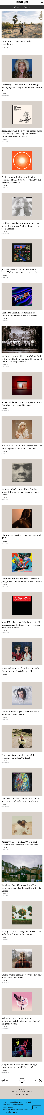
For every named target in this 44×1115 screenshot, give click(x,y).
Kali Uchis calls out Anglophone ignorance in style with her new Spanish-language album (22, 1021)
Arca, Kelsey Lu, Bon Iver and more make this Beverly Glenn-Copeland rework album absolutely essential (22, 133)
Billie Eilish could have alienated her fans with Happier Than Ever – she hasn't (22, 447)
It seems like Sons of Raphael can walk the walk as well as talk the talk (20, 669)
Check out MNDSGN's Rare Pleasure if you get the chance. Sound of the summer (22, 580)
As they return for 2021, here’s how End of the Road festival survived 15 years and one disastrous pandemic (22, 359)
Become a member (22, 1095)
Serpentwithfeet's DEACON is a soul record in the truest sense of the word (20, 843)
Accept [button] (36, 1107)
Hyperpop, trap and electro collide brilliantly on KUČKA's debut (18, 756)
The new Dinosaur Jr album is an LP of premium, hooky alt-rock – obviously (20, 799)
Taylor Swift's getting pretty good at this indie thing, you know (22, 976)
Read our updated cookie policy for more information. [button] (17, 1111)
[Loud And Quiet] (22, 2)
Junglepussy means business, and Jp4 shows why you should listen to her (20, 1065)
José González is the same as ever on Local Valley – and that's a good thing (20, 270)
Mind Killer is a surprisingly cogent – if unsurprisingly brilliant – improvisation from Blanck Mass (21, 625)
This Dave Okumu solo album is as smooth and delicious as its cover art (19, 314)
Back (38, 1080)
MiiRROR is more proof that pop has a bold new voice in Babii (20, 713)
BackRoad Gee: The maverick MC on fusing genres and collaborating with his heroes (21, 888)
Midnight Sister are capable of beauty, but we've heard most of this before (22, 932)
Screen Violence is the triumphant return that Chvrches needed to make (22, 403)
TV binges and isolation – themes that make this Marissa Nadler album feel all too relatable (21, 226)
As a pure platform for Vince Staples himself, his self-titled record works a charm (20, 492)
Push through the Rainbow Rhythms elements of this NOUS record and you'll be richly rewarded (21, 180)
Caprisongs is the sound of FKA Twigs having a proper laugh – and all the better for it (22, 87)
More (5, 1080)
